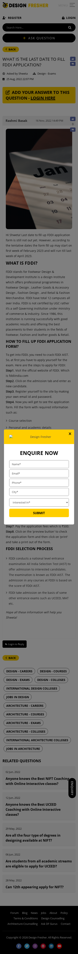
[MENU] (72, 5)
